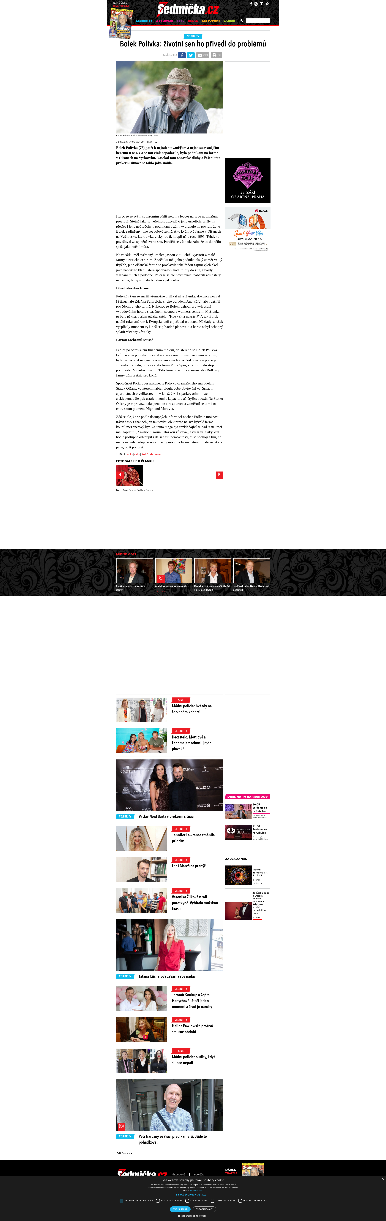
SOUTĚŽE (199, 1175)
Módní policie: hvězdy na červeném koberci (192, 709)
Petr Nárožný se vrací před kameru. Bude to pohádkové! (173, 1140)
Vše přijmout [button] (180, 1209)
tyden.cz (257, 917)
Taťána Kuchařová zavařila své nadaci (167, 977)
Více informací (196, 1190)
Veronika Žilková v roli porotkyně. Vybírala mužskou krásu (195, 903)
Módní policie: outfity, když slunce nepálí (193, 1060)
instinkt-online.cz (257, 881)
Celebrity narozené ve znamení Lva (171, 586)
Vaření (229, 20)
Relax (193, 20)
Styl (180, 20)
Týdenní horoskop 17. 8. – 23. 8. (260, 873)
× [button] (382, 1179)
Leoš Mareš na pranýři (189, 866)
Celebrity (144, 20)
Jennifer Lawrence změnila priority (193, 838)
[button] (193, 1194)
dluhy (137, 454)
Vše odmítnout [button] (204, 1209)
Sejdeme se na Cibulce (260, 808)
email (205, 55)
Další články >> (124, 1153)
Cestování (211, 20)
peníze (130, 454)
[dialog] (193, 1198)
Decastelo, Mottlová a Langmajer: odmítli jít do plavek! (191, 743)
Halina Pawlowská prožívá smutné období (192, 1029)
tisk (219, 55)
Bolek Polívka (147, 454)
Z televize (164, 20)
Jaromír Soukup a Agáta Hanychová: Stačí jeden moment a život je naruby (192, 1001)
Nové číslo (121, 4)
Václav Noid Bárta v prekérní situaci (166, 817)
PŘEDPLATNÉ (178, 1175)
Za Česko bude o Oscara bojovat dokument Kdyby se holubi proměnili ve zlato (261, 903)
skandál (158, 454)
